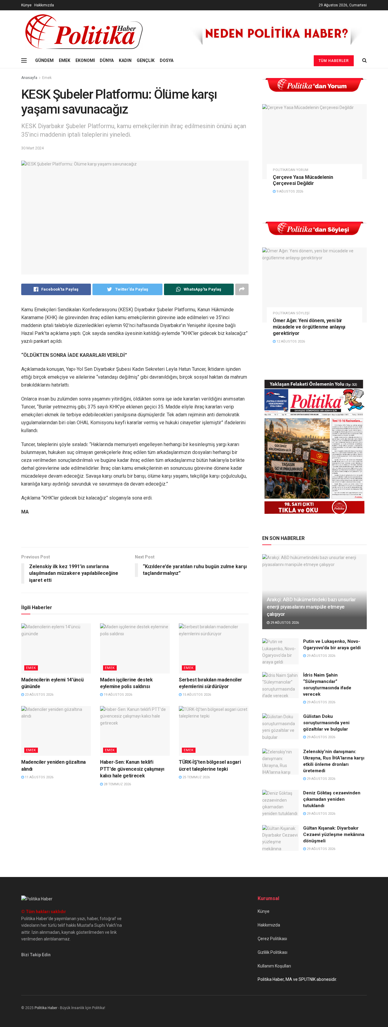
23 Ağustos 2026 (38, 695)
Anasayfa (29, 78)
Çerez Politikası (272, 938)
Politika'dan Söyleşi (291, 313)
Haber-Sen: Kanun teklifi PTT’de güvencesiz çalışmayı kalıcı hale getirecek (132, 769)
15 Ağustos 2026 (196, 695)
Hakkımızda (44, 5)
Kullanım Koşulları (274, 966)
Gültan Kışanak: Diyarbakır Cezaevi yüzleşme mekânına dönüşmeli (333, 834)
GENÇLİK (146, 60)
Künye (26, 5)
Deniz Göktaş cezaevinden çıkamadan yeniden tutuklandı (331, 799)
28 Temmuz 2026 (117, 784)
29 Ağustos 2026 (284, 623)
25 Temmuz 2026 (196, 777)
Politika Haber (46, 1008)
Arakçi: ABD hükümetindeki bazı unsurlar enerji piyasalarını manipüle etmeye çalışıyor (311, 606)
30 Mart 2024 (32, 148)
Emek (47, 78)
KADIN (125, 60)
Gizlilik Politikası (272, 952)
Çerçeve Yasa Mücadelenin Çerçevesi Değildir (303, 180)
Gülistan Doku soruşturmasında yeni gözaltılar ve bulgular (326, 723)
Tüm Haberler (334, 61)
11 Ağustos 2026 (38, 777)
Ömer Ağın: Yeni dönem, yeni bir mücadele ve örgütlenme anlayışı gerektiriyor (309, 327)
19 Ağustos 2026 (117, 695)
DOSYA (166, 60)
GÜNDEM (44, 60)
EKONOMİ (85, 60)
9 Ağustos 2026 (289, 191)
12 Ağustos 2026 (290, 341)
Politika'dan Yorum (290, 170)
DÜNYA (107, 60)
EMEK (64, 60)
